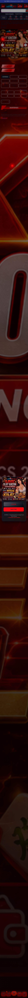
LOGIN (13, 504)
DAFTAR (14, 509)
